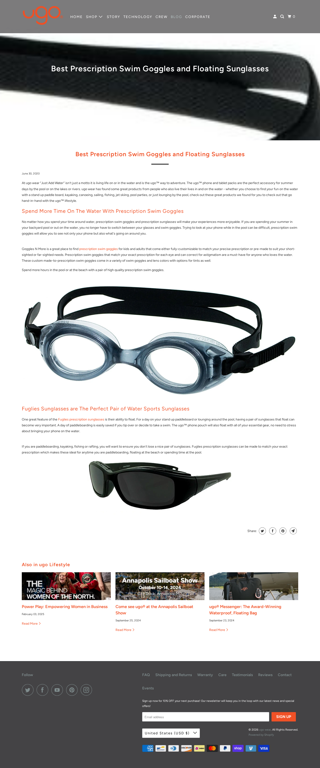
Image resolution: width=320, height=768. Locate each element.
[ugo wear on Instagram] (88, 690)
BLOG (176, 17)
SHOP (92, 17)
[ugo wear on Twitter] (29, 690)
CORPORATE (197, 17)
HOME (76, 17)
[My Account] (275, 16)
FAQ (146, 675)
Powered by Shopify (261, 734)
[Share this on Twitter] (262, 530)
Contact (285, 675)
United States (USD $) (168, 733)
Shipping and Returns (173, 675)
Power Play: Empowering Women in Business (65, 606)
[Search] (282, 16)
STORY (113, 17)
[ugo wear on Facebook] (44, 690)
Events (148, 688)
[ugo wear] (43, 16)
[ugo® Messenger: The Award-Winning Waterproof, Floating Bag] (253, 586)
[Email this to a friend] (293, 530)
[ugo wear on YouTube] (58, 690)
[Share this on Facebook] (272, 530)
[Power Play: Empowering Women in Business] (66, 586)
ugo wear (265, 729)
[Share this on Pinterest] (282, 530)
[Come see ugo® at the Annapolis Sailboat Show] (160, 586)
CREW (161, 17)
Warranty (205, 675)
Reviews (265, 675)
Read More (30, 624)
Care (222, 675)
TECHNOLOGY (137, 17)
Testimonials (242, 675)
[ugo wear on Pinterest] (73, 690)
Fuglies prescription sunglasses (81, 419)
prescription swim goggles (98, 249)
